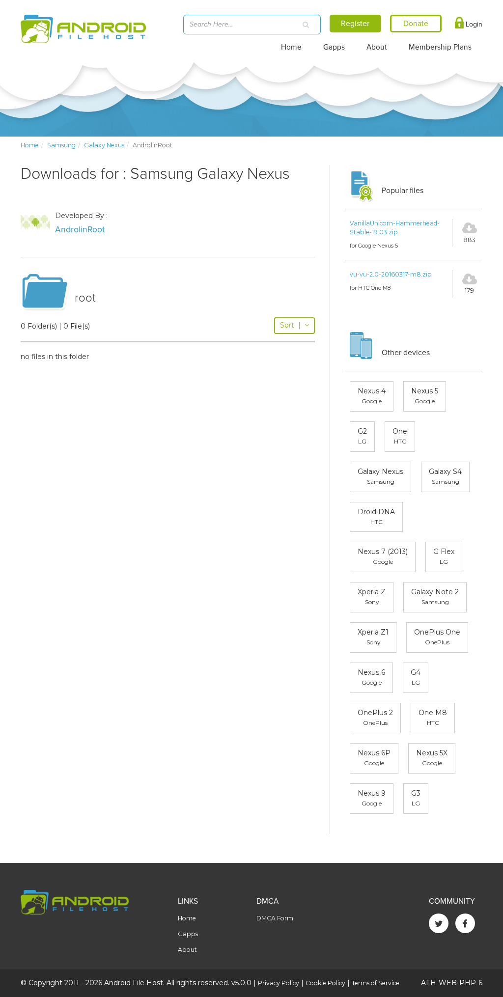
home (30, 145)
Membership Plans (440, 47)
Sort (290, 325)
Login (473, 24)
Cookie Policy (325, 983)
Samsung (61, 145)
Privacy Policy (278, 983)
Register (355, 23)
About (376, 47)
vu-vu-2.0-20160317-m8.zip (391, 274)
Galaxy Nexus (104, 145)
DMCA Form (274, 918)
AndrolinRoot (80, 229)
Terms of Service (375, 983)
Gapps (334, 47)
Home (291, 47)
